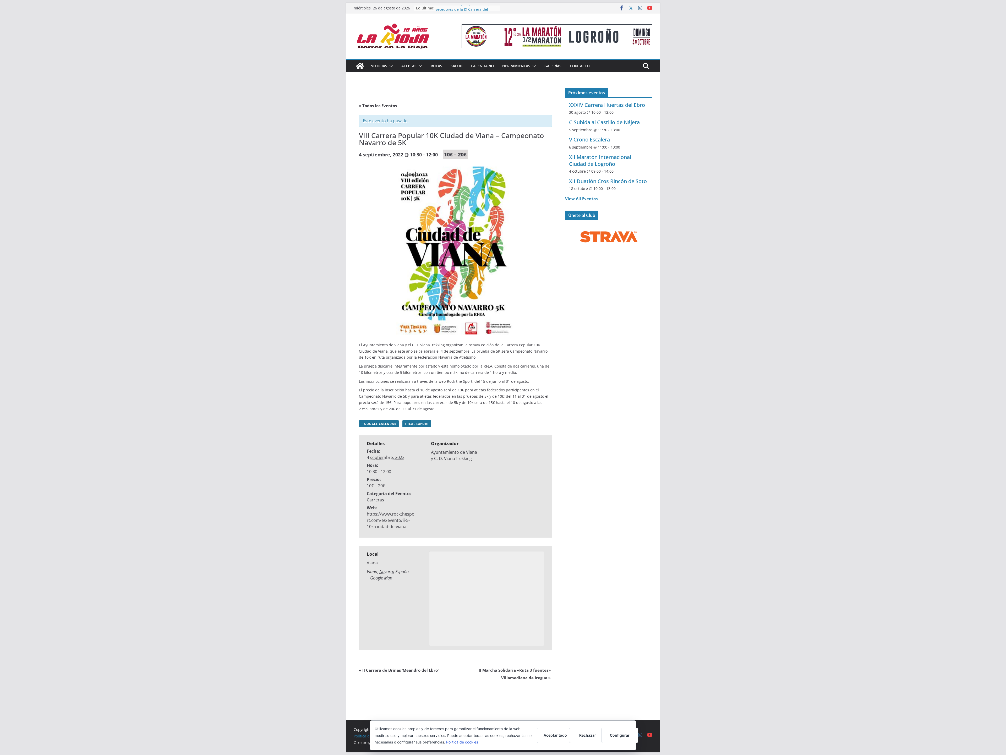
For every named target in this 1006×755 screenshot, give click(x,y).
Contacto (580, 65)
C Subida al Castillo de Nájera (604, 122)
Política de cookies (462, 742)
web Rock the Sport (455, 381)
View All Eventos (581, 198)
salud (456, 65)
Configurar (620, 735)
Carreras (375, 500)
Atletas (409, 65)
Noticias (378, 65)
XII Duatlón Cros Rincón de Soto (608, 181)
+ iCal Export (417, 424)
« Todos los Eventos (378, 105)
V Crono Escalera (589, 139)
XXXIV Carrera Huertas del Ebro (607, 104)
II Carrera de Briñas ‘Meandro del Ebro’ (399, 670)
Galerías (552, 65)
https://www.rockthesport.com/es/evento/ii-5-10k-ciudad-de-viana (390, 520)
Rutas (436, 65)
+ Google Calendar (378, 424)
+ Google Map (379, 578)
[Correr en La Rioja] (360, 66)
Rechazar (587, 735)
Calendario (482, 65)
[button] (390, 66)
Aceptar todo (555, 735)
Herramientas (516, 65)
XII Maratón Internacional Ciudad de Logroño (600, 160)
